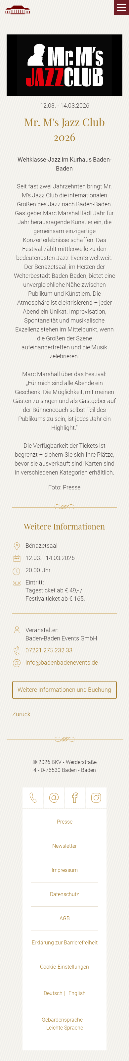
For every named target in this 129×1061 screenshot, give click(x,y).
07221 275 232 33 (48, 650)
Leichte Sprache (64, 1028)
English (77, 993)
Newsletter (64, 846)
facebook (75, 797)
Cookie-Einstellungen (64, 967)
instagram (96, 797)
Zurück (21, 714)
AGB (65, 918)
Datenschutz (64, 894)
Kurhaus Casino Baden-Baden (17, 10)
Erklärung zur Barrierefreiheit (65, 942)
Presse (64, 822)
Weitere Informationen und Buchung (64, 689)
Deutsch (53, 993)
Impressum (65, 870)
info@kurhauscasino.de (54, 797)
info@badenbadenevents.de (61, 662)
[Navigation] (116, 13)
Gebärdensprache (62, 1020)
